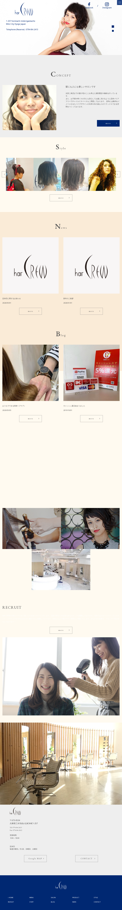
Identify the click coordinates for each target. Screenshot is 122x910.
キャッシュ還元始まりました (74, 406)
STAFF (31, 902)
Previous (4, 174)
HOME (11, 898)
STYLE (96, 898)
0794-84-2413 (32, 29)
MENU (31, 898)
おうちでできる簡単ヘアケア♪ (13, 406)
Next (117, 174)
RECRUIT (11, 902)
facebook (89, 7)
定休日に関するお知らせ (11, 298)
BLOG (53, 902)
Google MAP (35, 858)
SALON (53, 898)
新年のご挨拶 (68, 298)
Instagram (107, 7)
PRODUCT (75, 898)
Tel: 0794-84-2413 (16, 827)
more (108, 123)
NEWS (74, 902)
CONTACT (87, 858)
